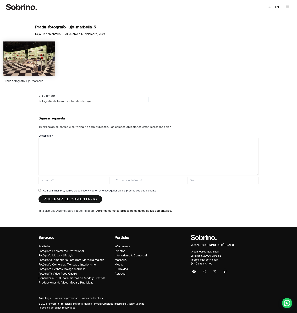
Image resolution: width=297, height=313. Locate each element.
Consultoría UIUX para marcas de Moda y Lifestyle (71, 278)
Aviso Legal (44, 298)
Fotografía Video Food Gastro (57, 273)
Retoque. (120, 273)
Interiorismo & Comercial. (131, 255)
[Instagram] (204, 271)
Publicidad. (122, 269)
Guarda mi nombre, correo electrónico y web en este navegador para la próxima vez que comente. (100, 190)
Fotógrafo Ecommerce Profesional (61, 251)
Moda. (119, 264)
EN (277, 7)
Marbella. (121, 260)
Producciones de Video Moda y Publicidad (65, 282)
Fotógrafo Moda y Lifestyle (56, 255)
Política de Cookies (92, 298)
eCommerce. (123, 246)
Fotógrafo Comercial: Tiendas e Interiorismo (67, 264)
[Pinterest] (225, 271)
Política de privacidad (66, 298)
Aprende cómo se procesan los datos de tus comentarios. (134, 210)
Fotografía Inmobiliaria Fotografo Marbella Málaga (71, 260)
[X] (215, 271)
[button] (287, 303)
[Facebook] (194, 271)
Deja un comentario (48, 34)
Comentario (45, 135)
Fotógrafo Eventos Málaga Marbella (61, 269)
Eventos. (120, 251)
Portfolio (44, 246)
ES (269, 7)
